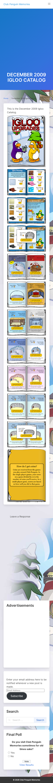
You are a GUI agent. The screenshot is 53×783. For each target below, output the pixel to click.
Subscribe (17, 696)
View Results (26, 764)
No (12, 756)
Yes (13, 752)
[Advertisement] (26, 44)
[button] (49, 4)
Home (6, 98)
